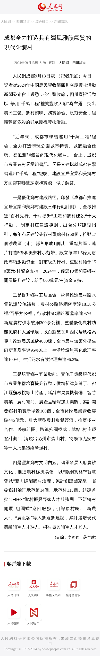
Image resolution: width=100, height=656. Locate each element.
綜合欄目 (42, 21)
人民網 (6, 21)
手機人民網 (53, 595)
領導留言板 (73, 595)
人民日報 (13, 595)
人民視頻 (13, 623)
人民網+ (33, 595)
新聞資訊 (61, 21)
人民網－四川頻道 (72, 63)
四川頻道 (23, 21)
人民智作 (33, 623)
